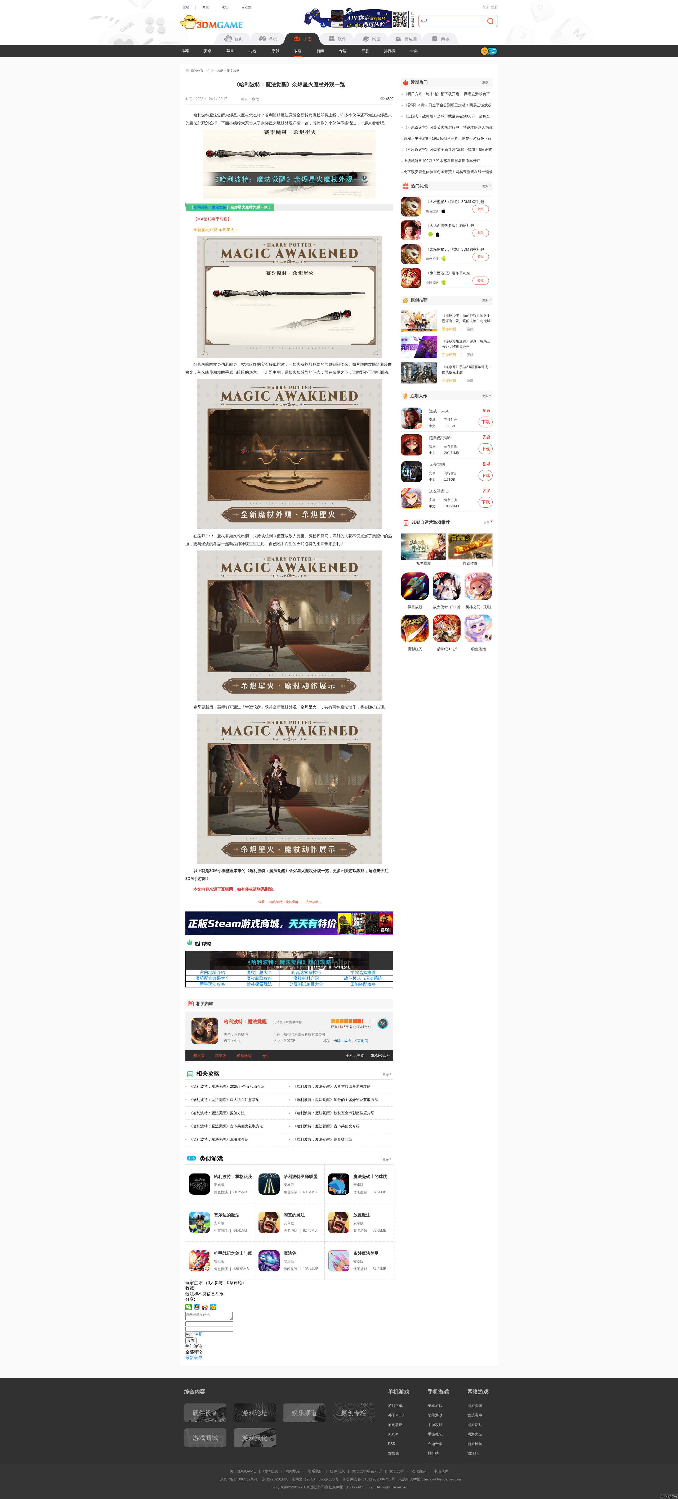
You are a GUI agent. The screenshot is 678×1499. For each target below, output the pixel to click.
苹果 (230, 51)
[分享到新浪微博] (205, 1307)
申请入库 (441, 1471)
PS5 (391, 1444)
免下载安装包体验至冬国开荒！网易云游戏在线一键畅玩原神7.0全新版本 (448, 173)
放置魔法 (361, 1215)
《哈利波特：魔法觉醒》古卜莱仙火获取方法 (226, 1126)
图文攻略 (233, 71)
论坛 (225, 7)
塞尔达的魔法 (226, 1215)
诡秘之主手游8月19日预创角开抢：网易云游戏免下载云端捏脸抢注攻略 (448, 140)
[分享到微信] (188, 1307)
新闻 (320, 51)
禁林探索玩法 (259, 984)
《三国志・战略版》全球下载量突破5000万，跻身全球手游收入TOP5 (447, 118)
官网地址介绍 (212, 972)
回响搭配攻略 (363, 984)
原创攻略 (395, 1425)
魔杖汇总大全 (259, 972)
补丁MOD (396, 1415)
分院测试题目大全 (306, 984)
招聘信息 (270, 1471)
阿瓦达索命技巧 (306, 972)
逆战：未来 (439, 411)
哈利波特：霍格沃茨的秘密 (233, 1176)
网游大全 (474, 1434)
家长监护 (396, 1471)
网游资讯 (474, 1405)
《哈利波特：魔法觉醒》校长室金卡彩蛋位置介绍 (333, 1113)
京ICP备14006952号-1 (239, 1479)
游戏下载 (395, 1405)
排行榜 (389, 51)
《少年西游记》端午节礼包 (448, 273)
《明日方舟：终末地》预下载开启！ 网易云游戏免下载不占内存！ (447, 96)
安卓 (207, 51)
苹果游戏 (435, 1415)
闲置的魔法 (294, 1215)
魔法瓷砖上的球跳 (370, 1176)
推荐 (185, 51)
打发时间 (361, 1041)
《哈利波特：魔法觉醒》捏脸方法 (217, 1113)
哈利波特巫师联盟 (301, 1176)
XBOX (393, 1434)
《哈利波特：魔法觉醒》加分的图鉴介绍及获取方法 (335, 1100)
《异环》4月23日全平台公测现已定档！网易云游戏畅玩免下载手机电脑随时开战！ (448, 107)
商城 (205, 7)
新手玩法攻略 (212, 984)
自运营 (246, 7)
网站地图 (293, 1471)
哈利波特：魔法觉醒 (210, 207)
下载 (485, 422)
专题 (342, 51)
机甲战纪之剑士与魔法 (233, 1253)
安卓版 (198, 1056)
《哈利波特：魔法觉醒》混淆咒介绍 (218, 1139)
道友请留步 (439, 491)
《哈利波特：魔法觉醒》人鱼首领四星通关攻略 (332, 1086)
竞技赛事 (474, 1415)
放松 (347, 1041)
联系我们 (315, 1471)
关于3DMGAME (243, 1471)
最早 (198, 1357)
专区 (266, 1056)
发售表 (393, 1453)
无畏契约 (437, 464)
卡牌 (337, 1041)
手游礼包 (435, 1434)
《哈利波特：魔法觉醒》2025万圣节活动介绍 (226, 1086)
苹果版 (220, 1056)
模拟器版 (244, 1056)
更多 (387, 1074)
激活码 (473, 1453)
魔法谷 (290, 1253)
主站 (186, 7)
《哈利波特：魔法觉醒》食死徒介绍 (322, 1139)
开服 (365, 51)
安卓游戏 (435, 1405)
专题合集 (435, 1444)
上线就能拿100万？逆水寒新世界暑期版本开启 (442, 161)
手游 (210, 71)
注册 (494, 7)
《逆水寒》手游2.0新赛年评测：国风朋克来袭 (467, 369)
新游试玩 (474, 1444)
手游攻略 (435, 1425)
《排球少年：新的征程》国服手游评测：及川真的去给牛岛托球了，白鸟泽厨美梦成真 (466, 319)
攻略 (297, 51)
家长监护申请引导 (367, 1471)
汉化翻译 (419, 1471)
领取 (481, 209)
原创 (275, 51)
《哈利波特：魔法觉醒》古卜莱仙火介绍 (326, 1126)
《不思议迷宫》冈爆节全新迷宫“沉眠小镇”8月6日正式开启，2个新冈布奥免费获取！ (448, 151)
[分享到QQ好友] (197, 1307)
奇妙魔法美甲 (366, 1253)
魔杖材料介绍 (306, 978)
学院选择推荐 (363, 972)
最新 (189, 1357)
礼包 (252, 51)
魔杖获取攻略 (259, 978)
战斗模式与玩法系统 (363, 978)
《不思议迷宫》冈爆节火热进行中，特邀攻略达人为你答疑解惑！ (448, 129)
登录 (486, 7)
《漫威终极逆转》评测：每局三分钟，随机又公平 (466, 344)
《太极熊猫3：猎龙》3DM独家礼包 (455, 202)
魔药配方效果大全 (212, 978)
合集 (414, 51)
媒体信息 (337, 1471)
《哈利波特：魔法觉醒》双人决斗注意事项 (224, 1100)
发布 (191, 1341)
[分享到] (213, 1307)
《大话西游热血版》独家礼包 (450, 225)
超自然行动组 (441, 437)
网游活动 (474, 1425)
